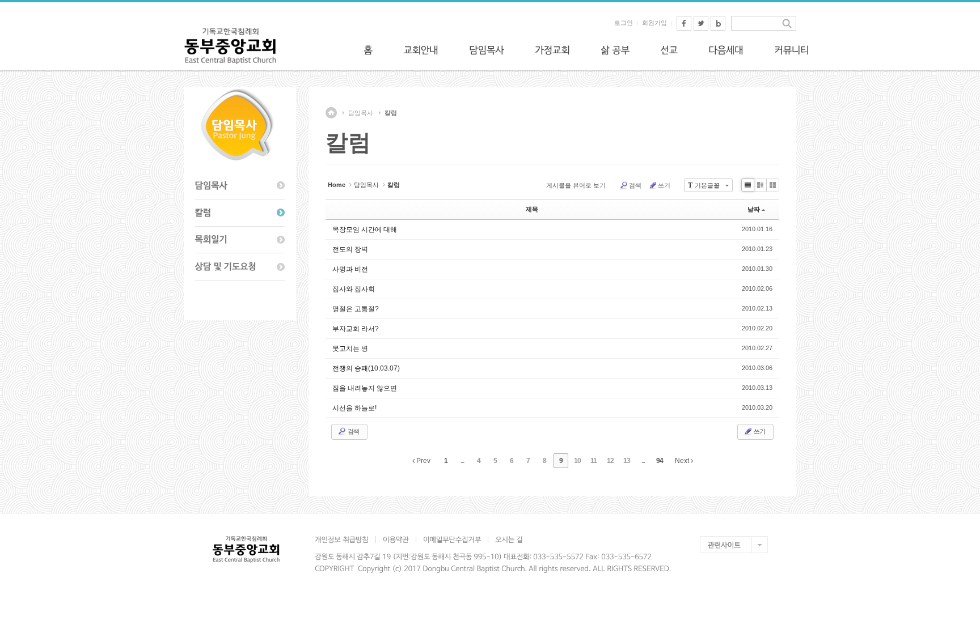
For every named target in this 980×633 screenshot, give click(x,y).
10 (577, 461)
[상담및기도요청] (240, 267)
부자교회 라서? (355, 329)
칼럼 (391, 112)
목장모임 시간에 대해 (364, 229)
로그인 (623, 22)
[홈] (368, 50)
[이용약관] (395, 539)
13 (626, 461)
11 (593, 461)
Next (683, 461)
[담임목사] (486, 50)
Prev (422, 461)
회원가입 (654, 22)
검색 (635, 185)
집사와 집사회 (353, 289)
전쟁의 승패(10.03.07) (366, 368)
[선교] (669, 50)
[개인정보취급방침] (345, 539)
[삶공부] (615, 50)
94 (659, 461)
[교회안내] (420, 50)
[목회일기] (240, 240)
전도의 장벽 (350, 249)
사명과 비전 (350, 269)
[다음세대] (726, 50)
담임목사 (360, 112)
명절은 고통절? (355, 309)
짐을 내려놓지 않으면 (364, 388)
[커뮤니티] (791, 50)
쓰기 (664, 185)
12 (610, 461)
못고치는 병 (350, 348)
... (462, 461)
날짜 (753, 209)
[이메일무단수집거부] (452, 539)
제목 (532, 209)
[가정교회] (552, 50)
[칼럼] (240, 213)
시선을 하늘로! (354, 408)
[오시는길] (509, 539)
